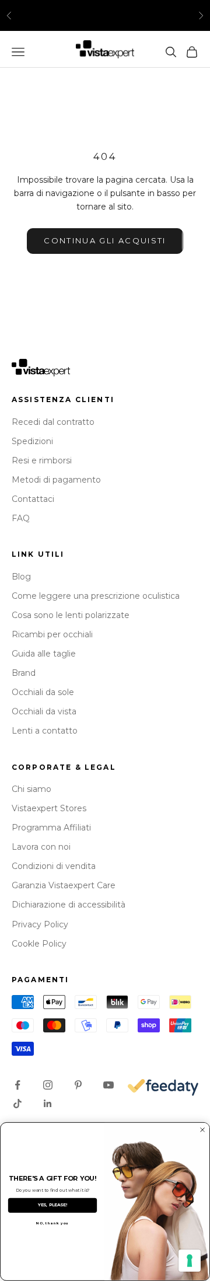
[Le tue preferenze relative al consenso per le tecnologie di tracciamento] (189, 1260)
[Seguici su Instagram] (48, 1085)
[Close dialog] (203, 1130)
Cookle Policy (39, 943)
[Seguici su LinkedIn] (48, 1103)
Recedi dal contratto (53, 422)
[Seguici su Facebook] (17, 1085)
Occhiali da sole (43, 692)
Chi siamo (31, 789)
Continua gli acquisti (105, 240)
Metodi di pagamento (56, 479)
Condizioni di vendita (54, 866)
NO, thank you (52, 1223)
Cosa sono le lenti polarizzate (71, 615)
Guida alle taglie (44, 653)
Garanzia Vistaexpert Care (64, 885)
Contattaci (33, 499)
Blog (21, 576)
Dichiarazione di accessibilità (68, 904)
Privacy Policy (40, 924)
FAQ (21, 518)
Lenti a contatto (45, 730)
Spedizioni (32, 441)
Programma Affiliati (51, 827)
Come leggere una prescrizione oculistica (96, 596)
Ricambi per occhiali (52, 634)
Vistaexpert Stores (49, 808)
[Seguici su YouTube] (108, 1085)
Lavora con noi (41, 847)
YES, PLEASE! (53, 1205)
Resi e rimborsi (42, 460)
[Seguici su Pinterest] (78, 1085)
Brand (24, 673)
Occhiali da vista (44, 711)
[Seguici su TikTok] (17, 1103)
